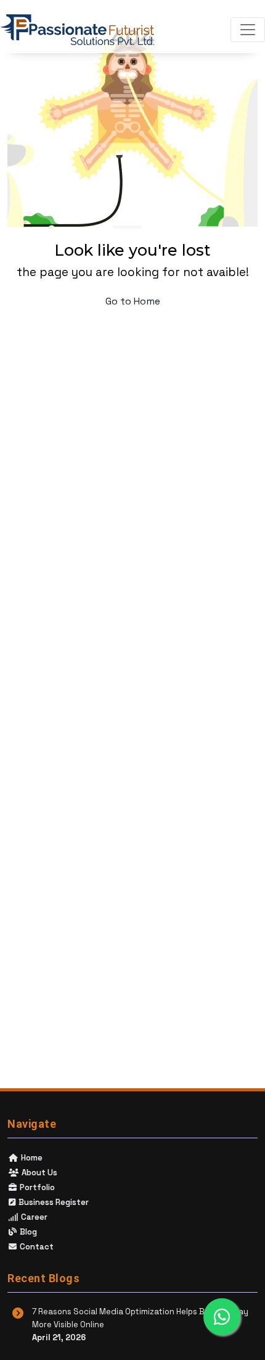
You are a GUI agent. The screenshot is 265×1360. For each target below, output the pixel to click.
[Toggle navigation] (247, 29)
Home (31, 1157)
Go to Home (132, 301)
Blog (27, 1232)
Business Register (53, 1202)
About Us (38, 1172)
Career (33, 1217)
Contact (36, 1246)
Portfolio (36, 1187)
